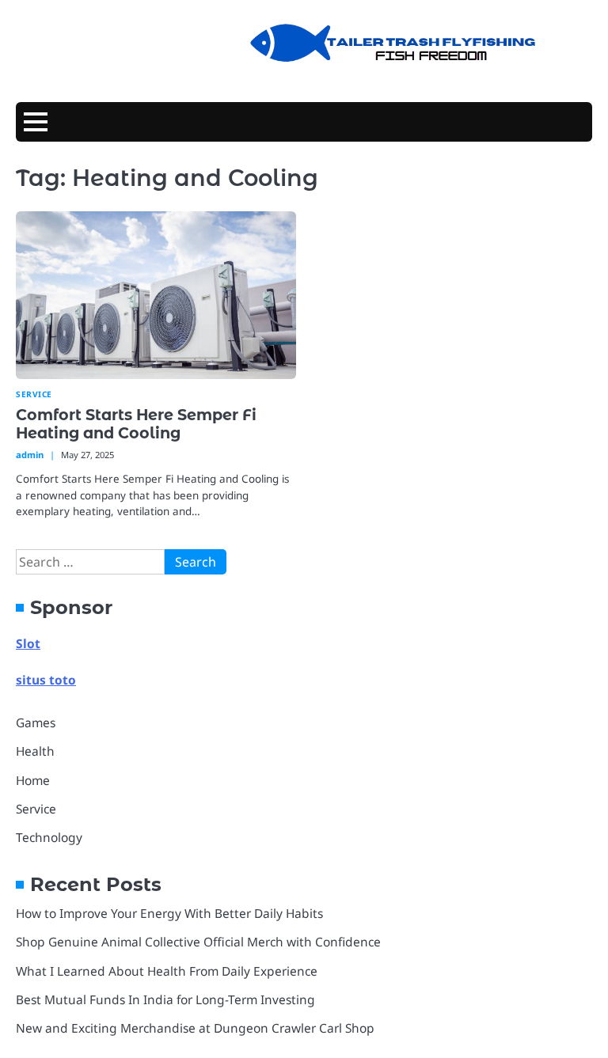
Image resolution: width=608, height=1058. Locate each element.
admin (30, 455)
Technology (49, 837)
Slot (28, 643)
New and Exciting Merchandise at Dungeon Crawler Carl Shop (195, 1028)
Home (33, 780)
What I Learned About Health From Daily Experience (166, 971)
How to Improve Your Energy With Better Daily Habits (169, 913)
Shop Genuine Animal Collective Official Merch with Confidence (198, 941)
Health (35, 751)
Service (34, 394)
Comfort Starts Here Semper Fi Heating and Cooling (136, 423)
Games (35, 722)
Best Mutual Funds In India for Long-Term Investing (165, 999)
